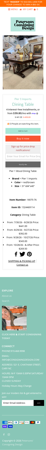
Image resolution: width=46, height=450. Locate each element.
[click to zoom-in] (39, 39)
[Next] (12, 39)
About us (7, 295)
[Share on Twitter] (22, 254)
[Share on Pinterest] (29, 254)
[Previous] (6, 39)
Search (5, 300)
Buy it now (23, 138)
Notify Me (23, 164)
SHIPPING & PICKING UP (21, 261)
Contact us (22, 264)
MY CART (30, 9)
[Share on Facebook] (16, 254)
